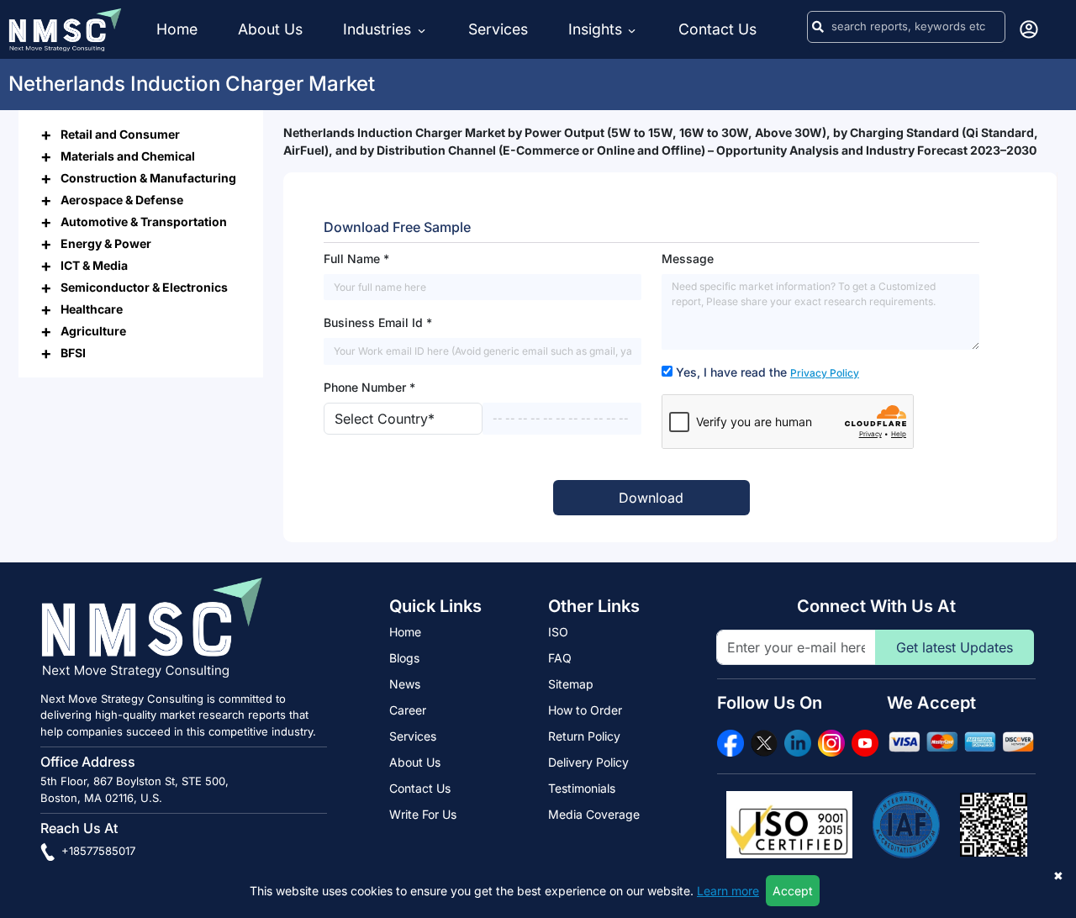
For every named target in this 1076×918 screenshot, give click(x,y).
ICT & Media (94, 264)
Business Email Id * (378, 322)
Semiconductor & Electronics (144, 286)
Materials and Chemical (128, 155)
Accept (793, 891)
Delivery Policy (588, 762)
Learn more (728, 891)
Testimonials (581, 788)
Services (498, 29)
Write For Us (422, 814)
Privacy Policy (824, 373)
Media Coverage (594, 814)
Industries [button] (379, 29)
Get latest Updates (954, 647)
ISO (558, 632)
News (404, 684)
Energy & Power (106, 242)
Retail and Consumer (120, 133)
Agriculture (93, 330)
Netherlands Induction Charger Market (191, 83)
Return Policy (584, 736)
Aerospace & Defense (122, 199)
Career (407, 710)
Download (651, 497)
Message (688, 258)
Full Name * (356, 258)
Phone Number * (369, 387)
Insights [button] (595, 29)
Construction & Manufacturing (148, 177)
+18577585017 (96, 850)
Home (177, 29)
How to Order (585, 710)
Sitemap (570, 684)
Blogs (404, 658)
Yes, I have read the (767, 372)
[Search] (818, 27)
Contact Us (717, 29)
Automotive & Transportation (144, 221)
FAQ (560, 658)
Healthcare (92, 308)
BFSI (73, 352)
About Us (270, 29)
